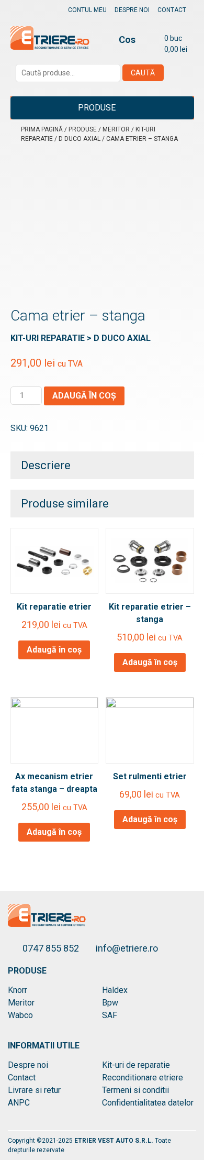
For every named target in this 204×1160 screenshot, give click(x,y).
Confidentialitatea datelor (148, 1103)
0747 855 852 (51, 948)
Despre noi (132, 10)
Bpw (110, 1003)
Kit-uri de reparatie (136, 1065)
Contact (171, 10)
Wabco (20, 1015)
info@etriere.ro (127, 948)
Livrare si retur (34, 1090)
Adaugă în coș (84, 396)
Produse (97, 108)
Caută (143, 73)
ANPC (19, 1103)
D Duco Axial (79, 138)
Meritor (116, 129)
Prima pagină (42, 129)
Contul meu (87, 10)
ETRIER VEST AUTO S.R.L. (114, 1140)
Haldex (115, 990)
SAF (109, 1015)
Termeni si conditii (135, 1090)
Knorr (17, 990)
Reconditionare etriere (142, 1077)
